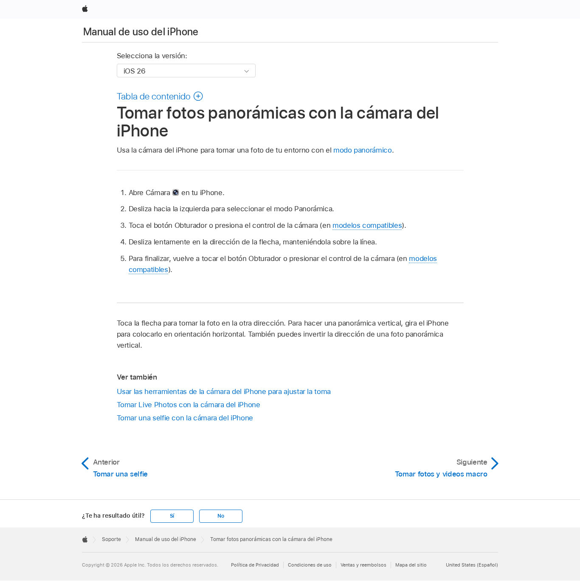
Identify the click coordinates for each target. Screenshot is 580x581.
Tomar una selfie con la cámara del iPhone (185, 418)
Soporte (111, 539)
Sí (172, 516)
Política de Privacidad (255, 565)
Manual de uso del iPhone (141, 32)
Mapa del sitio (411, 565)
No (220, 516)
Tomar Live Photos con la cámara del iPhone (188, 404)
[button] (160, 96)
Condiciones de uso (310, 565)
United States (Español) (472, 565)
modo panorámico (362, 150)
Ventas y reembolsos (363, 565)
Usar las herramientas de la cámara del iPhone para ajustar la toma (224, 391)
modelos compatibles (367, 225)
